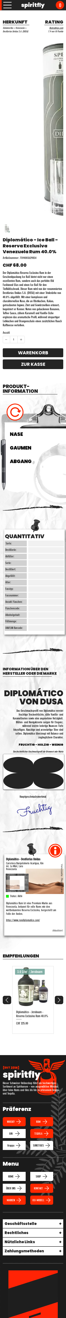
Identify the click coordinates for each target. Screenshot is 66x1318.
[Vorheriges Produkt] (7, 1000)
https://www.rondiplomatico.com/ (23, 920)
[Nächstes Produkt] (59, 1000)
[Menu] (7, 5)
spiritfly (33, 5)
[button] (60, 5)
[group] (33, 1000)
